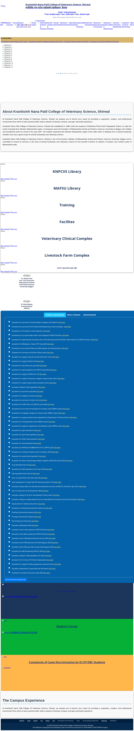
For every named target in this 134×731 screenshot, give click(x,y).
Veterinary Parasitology (89, 24)
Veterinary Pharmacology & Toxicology (98, 25)
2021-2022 (18, 26)
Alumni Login (84, 14)
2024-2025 (29, 26)
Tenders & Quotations (54, 315)
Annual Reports (18, 23)
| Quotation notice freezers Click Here (14, 42)
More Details (5, 179)
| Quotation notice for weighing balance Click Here (45, 42)
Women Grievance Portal (24, 596)
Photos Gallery (33, 24)
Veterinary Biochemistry (64, 24)
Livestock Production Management (117, 25)
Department (40, 21)
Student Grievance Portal (24, 632)
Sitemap (104, 721)
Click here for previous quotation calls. (15, 579)
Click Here (61, 322)
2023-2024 (26, 26)
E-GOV (60, 12)
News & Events (73, 315)
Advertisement (89, 315)
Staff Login (69, 14)
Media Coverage (9, 24)
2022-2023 (22, 26)
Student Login (54, 14)
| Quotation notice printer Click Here (75, 42)
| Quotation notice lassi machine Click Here (104, 42)
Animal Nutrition (57, 24)
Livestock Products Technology (126, 25)
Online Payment (70, 12)
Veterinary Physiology (72, 24)
